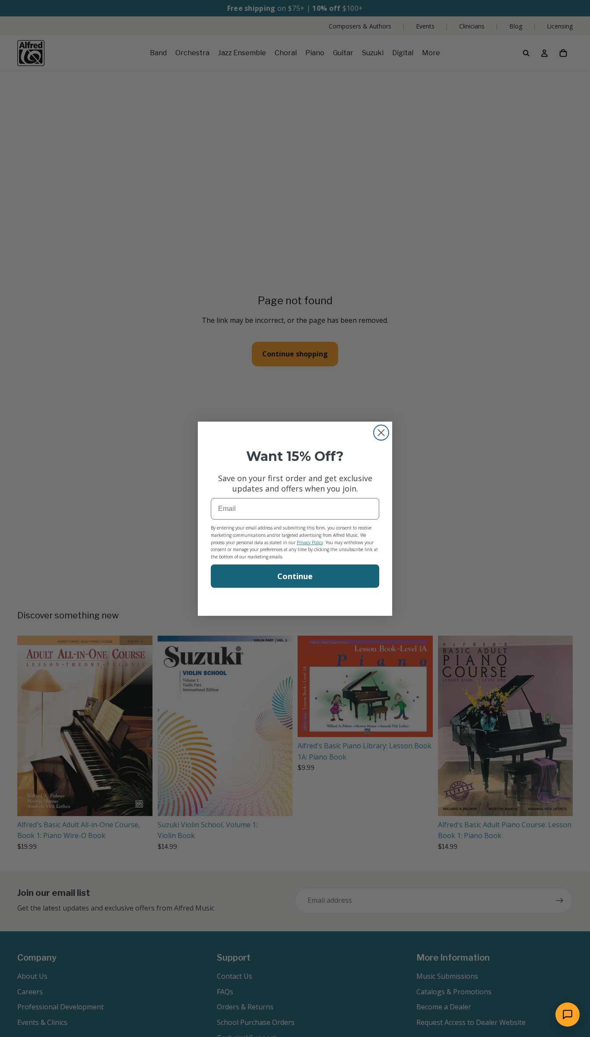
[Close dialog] (381, 432)
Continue (295, 576)
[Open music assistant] (567, 1014)
